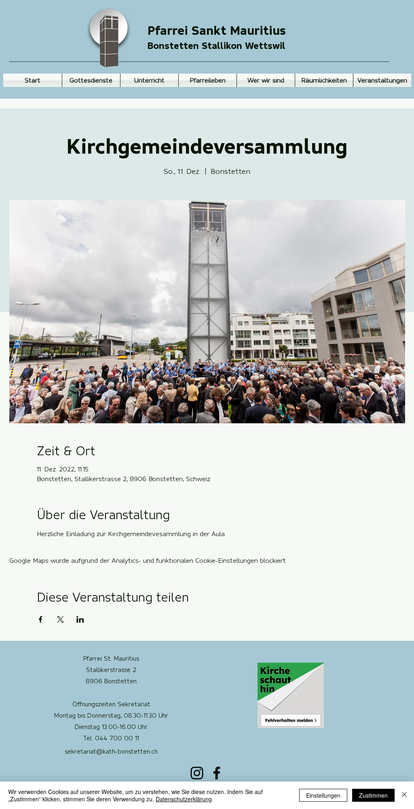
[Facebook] (216, 773)
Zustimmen (373, 795)
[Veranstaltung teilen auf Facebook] (40, 619)
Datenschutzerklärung (184, 799)
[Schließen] (404, 795)
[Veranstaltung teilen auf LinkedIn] (80, 619)
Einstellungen (323, 795)
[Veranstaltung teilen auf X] (60, 619)
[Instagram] (196, 773)
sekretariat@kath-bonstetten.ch (111, 751)
